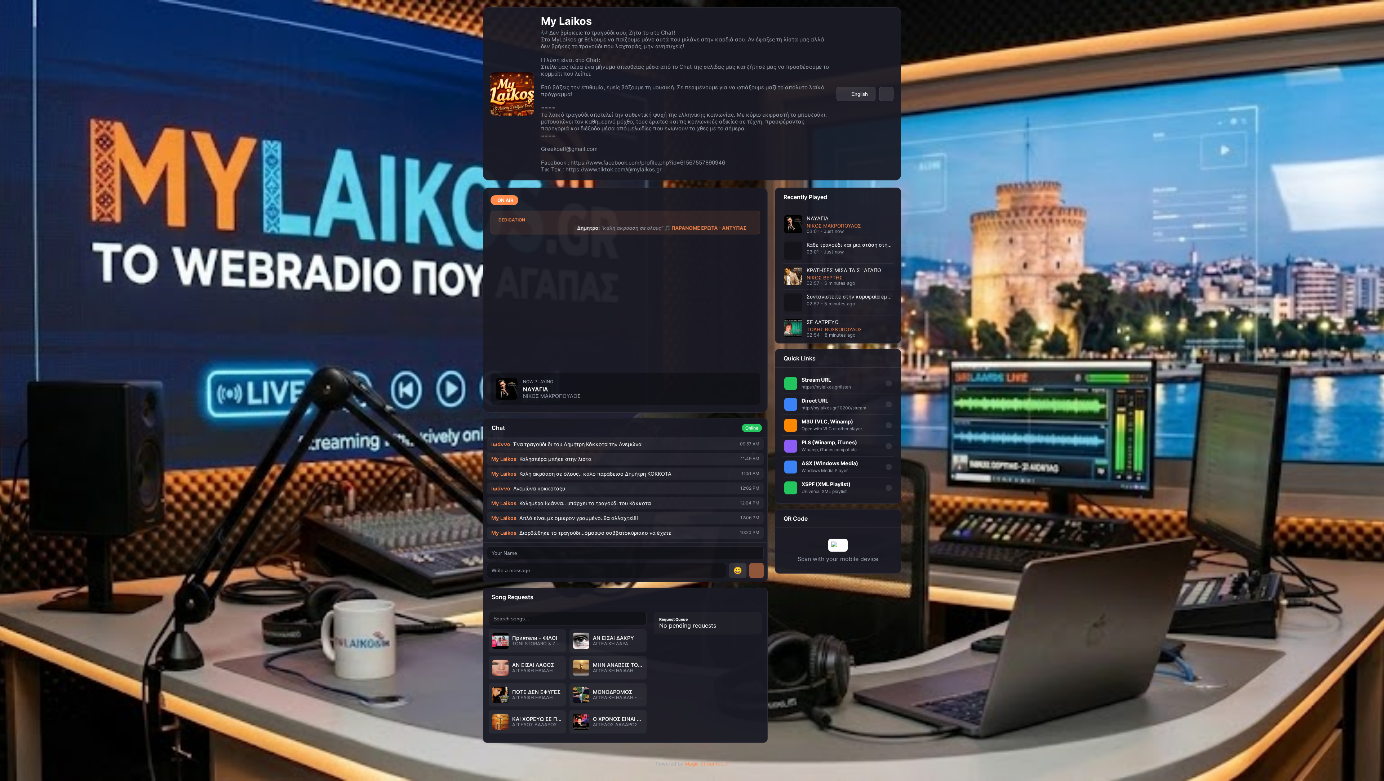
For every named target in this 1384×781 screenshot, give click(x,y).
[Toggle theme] (886, 94)
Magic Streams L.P (707, 764)
